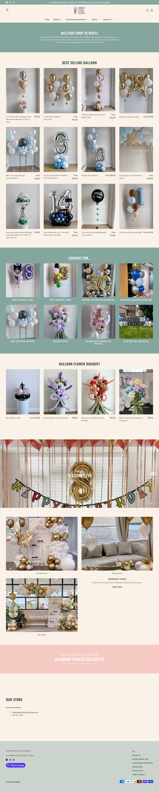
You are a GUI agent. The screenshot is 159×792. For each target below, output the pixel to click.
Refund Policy (137, 767)
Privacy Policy (137, 771)
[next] (113, 2)
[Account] (147, 10)
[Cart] (152, 10)
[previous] (46, 2)
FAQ (133, 751)
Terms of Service (138, 774)
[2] (154, 503)
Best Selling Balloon (79, 62)
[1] (151, 503)
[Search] (7, 10)
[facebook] (7, 2)
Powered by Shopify (13, 781)
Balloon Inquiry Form (140, 759)
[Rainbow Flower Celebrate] (79, 10)
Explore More (117, 587)
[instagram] (10, 2)
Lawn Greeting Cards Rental (142, 763)
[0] (148, 503)
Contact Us (136, 755)
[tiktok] (14, 2)
